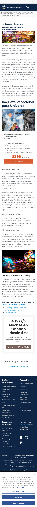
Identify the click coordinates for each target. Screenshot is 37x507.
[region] (18, 489)
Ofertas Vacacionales (8, 446)
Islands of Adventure (12, 312)
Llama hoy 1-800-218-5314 (18, 347)
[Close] (34, 474)
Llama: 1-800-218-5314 (18, 366)
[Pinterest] (21, 443)
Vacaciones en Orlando (9, 386)
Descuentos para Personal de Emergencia (7, 441)
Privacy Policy (19, 487)
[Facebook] (21, 437)
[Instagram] (26, 437)
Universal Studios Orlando (13, 304)
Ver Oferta (18, 161)
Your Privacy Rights (18, 491)
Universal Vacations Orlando (24, 13)
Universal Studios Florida (13, 310)
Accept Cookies (18, 503)
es (34, 2)
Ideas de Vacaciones (14, 12)
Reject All (18, 497)
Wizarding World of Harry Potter (16, 308)
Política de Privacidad (26, 384)
